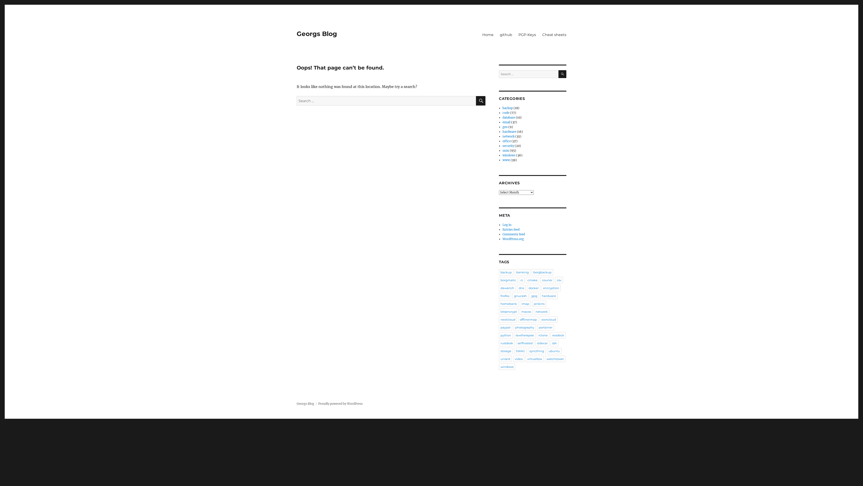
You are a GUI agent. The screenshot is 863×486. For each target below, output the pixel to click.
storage (505, 351)
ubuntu (554, 351)
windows (509, 155)
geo (505, 127)
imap (525, 304)
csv (559, 280)
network (509, 136)
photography (524, 327)
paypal (505, 327)
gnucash (520, 296)
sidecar (542, 343)
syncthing (536, 351)
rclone (543, 335)
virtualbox (534, 359)
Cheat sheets (554, 35)
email (506, 122)
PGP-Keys (527, 35)
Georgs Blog (317, 34)
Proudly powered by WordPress (340, 404)
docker (534, 288)
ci (521, 280)
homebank (508, 304)
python (505, 335)
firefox (504, 296)
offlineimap (528, 319)
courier (547, 280)
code (506, 113)
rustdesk (506, 343)
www (506, 160)
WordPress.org (513, 239)
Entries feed (511, 230)
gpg (534, 296)
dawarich (507, 288)
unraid (505, 359)
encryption (551, 288)
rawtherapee (525, 335)
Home (488, 35)
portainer (545, 327)
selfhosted (525, 343)
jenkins (539, 304)
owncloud (548, 319)
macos (526, 311)
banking (522, 272)
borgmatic (508, 280)
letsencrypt (508, 311)
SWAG (520, 351)
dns (521, 288)
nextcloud (507, 319)
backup (508, 108)
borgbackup (542, 272)
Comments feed (514, 234)
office (507, 141)
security (508, 146)
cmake (532, 280)
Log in (507, 225)
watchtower (555, 359)
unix (506, 151)
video (519, 359)
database (509, 117)
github (506, 35)
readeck (558, 335)
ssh (554, 343)
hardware (509, 132)
